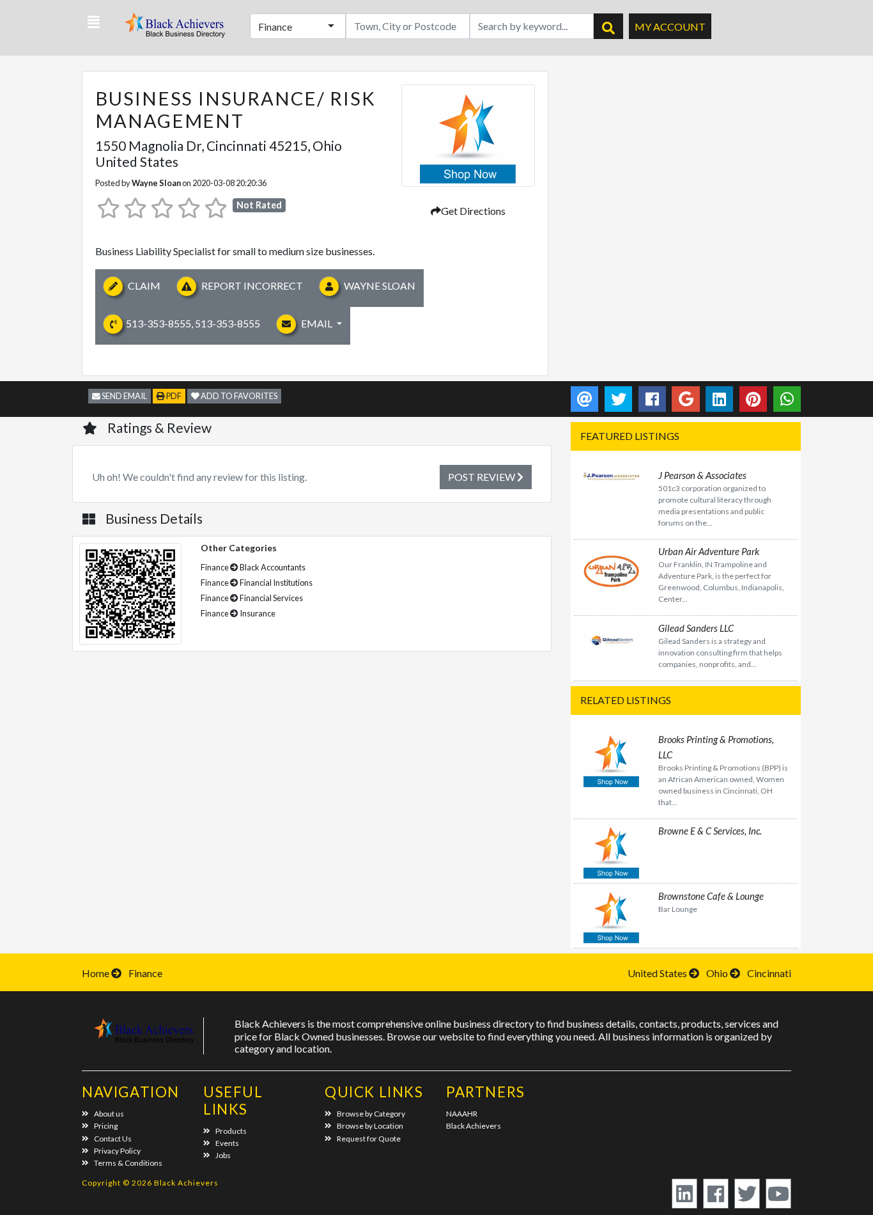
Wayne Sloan (156, 183)
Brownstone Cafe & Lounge (711, 896)
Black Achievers (473, 1126)
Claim (143, 285)
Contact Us (113, 1138)
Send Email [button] (123, 396)
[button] (93, 22)
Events (227, 1143)
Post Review (482, 477)
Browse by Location (370, 1126)
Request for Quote (369, 1138)
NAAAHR (461, 1113)
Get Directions (473, 211)
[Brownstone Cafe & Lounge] (611, 914)
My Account (670, 26)
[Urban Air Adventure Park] (611, 570)
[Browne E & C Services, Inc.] (611, 849)
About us (109, 1113)
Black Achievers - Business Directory (176, 29)
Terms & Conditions (128, 1163)
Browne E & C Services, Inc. (710, 830)
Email (316, 323)
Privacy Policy (117, 1151)
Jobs (223, 1155)
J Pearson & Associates (702, 475)
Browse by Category (371, 1113)
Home (95, 973)
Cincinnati (769, 973)
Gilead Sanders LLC (696, 628)
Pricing (106, 1126)
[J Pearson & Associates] (611, 475)
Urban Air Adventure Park (708, 551)
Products (231, 1131)
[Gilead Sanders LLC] (611, 638)
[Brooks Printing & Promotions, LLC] (611, 757)
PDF (173, 396)
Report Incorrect (251, 285)
